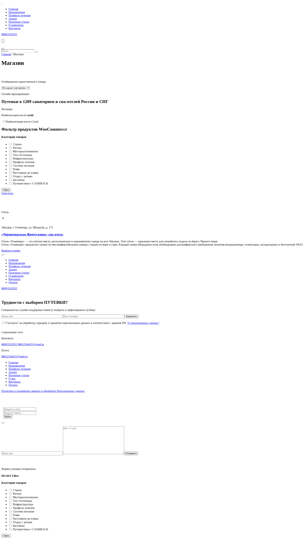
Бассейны (19, 121)
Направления (17, 12)
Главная (13, 9)
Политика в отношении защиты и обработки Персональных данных (43, 391)
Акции (13, 18)
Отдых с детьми (22, 118)
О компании (16, 25)
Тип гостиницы (22, 96)
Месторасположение (25, 93)
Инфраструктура (23, 100)
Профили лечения (19, 15)
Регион (17, 89)
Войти (8, 416)
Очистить (7, 193)
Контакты (14, 28)
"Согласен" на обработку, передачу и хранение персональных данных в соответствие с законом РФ (82, 322)
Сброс (6, 131)
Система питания (23, 107)
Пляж (16, 110)
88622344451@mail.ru (31, 344)
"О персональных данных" (143, 322)
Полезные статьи (19, 21)
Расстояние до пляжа (25, 114)
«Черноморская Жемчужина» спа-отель (32, 234)
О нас (12, 378)
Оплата (13, 282)
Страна (17, 85)
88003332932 (9, 34)
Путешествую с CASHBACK (30, 125)
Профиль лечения (23, 103)
